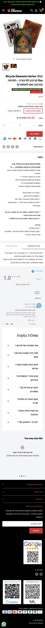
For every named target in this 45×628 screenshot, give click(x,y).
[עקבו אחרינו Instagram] (41, 574)
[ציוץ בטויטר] (8, 146)
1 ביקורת (29, 104)
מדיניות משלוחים (34, 246)
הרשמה (36, 530)
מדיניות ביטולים (11, 246)
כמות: (40, 125)
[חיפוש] (31, 10)
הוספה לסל (34, 134)
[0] (40, 10)
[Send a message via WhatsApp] (4, 624)
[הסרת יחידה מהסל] (34, 125)
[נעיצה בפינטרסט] (12, 146)
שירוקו (40, 97)
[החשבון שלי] (36, 10)
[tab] (22, 284)
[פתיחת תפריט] (3, 10)
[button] (31, 320)
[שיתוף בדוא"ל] (4, 146)
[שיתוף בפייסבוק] (17, 146)
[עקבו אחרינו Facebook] (36, 574)
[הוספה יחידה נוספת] (4, 125)
